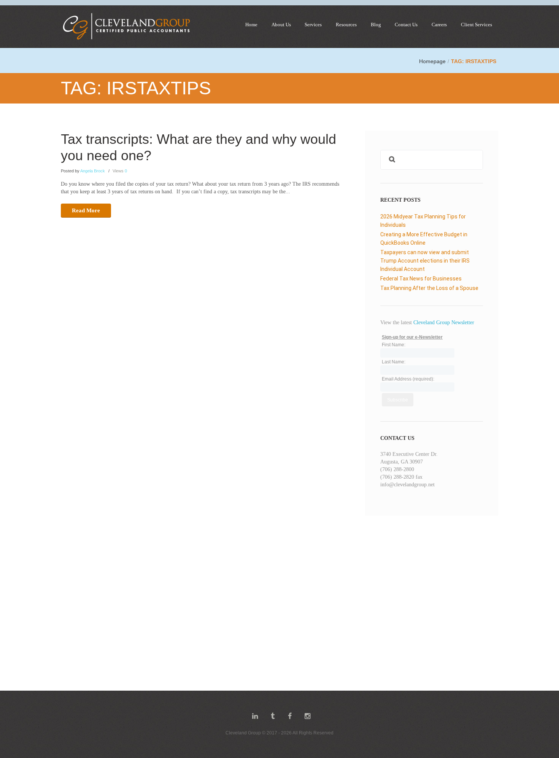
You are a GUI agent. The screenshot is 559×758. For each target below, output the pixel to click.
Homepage (432, 61)
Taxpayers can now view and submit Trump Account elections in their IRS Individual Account (425, 260)
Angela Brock (92, 171)
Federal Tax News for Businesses (421, 278)
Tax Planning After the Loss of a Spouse (429, 288)
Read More (86, 210)
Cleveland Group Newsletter (443, 322)
